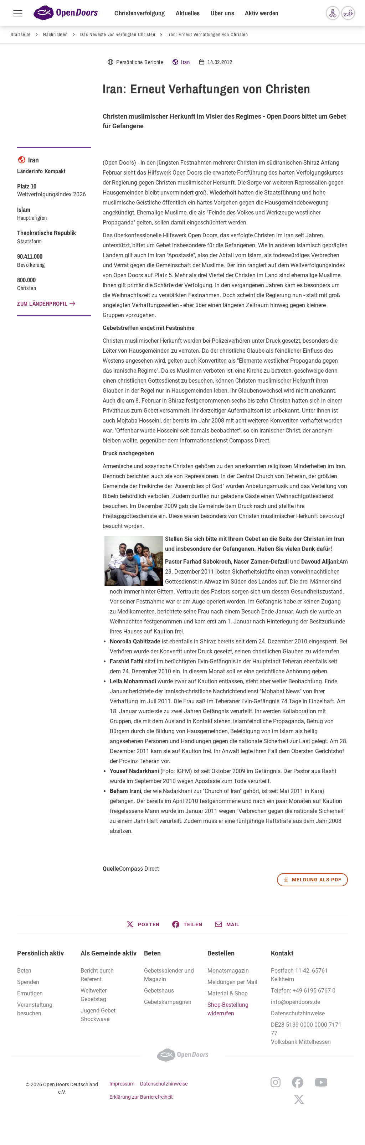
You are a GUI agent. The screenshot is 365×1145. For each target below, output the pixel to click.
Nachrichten (55, 34)
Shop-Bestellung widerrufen (227, 1009)
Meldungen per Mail (232, 982)
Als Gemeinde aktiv (109, 953)
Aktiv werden (262, 13)
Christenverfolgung (139, 13)
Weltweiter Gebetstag (94, 994)
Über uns (222, 13)
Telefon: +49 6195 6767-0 (303, 990)
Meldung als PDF (316, 879)
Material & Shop (227, 993)
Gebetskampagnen (167, 1002)
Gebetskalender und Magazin (169, 975)
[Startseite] (66, 12)
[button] (142, 924)
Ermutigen (30, 993)
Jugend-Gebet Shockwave (98, 1014)
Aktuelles (188, 13)
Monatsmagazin (228, 970)
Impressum (121, 1084)
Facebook (297, 1082)
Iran (185, 62)
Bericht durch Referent (97, 975)
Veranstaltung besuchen (34, 1009)
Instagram (275, 1082)
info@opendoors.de (295, 1002)
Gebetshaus (159, 990)
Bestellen (221, 953)
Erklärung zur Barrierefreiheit (141, 1097)
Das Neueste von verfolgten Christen (117, 34)
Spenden (28, 982)
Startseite (21, 34)
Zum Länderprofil (42, 303)
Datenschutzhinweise (298, 1013)
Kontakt (282, 953)
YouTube (321, 1082)
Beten (152, 953)
